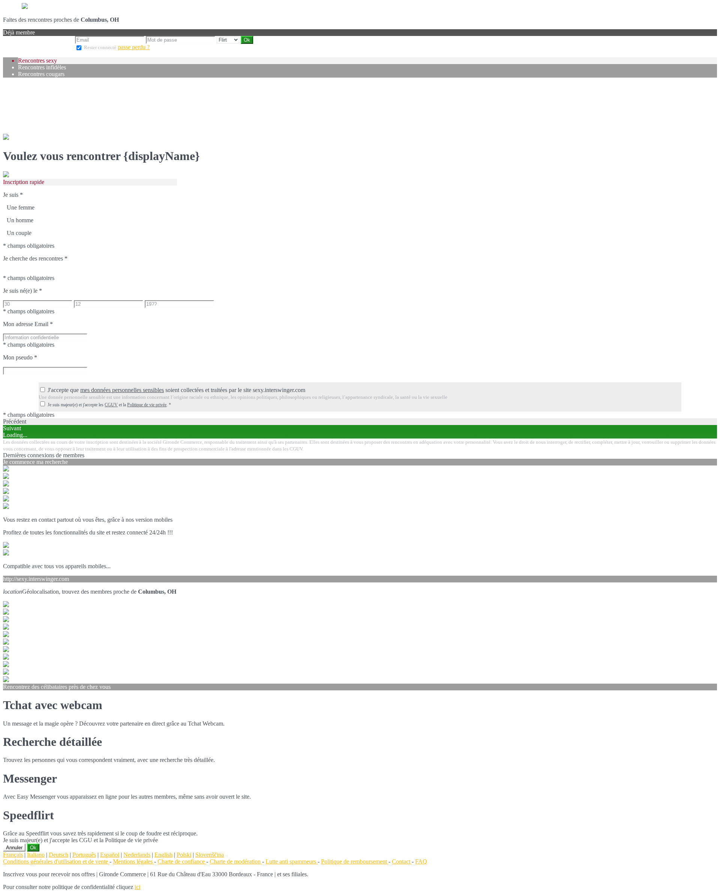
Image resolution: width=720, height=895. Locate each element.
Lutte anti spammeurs (292, 861)
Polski (184, 855)
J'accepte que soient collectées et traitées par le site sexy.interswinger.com (176, 390)
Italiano (36, 855)
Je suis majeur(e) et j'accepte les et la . (109, 404)
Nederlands (136, 855)
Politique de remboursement (354, 861)
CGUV (111, 404)
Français (13, 855)
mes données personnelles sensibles (122, 390)
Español (109, 855)
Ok (33, 847)
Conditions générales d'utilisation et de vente (56, 861)
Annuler (14, 847)
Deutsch (58, 855)
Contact (402, 861)
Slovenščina (209, 855)
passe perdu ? (134, 47)
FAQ (421, 861)
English (163, 855)
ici (137, 887)
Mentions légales (133, 861)
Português (84, 855)
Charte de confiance (182, 861)
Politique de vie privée (146, 404)
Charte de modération (236, 861)
